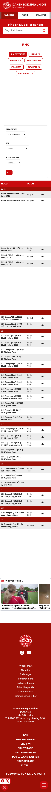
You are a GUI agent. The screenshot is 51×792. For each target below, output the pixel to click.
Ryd (9, 173)
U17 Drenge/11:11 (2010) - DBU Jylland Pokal (12, 351)
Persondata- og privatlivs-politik (25, 774)
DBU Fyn (26, 744)
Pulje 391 (29, 418)
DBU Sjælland (25, 761)
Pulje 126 (29, 514)
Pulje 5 (30, 195)
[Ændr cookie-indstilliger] (4, 787)
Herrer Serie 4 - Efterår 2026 (13, 201)
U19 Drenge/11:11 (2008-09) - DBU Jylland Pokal (12, 318)
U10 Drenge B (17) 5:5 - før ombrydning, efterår (12, 514)
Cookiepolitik (25, 692)
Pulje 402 (29, 365)
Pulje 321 (29, 325)
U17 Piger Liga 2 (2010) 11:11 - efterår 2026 (11, 344)
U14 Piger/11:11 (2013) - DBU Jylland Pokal (11, 458)
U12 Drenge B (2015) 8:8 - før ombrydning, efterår (12, 495)
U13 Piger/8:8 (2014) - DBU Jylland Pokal (12, 484)
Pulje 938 (29, 444)
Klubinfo (35, 54)
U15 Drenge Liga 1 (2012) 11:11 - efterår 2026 (11, 376)
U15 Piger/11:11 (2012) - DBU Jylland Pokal (11, 411)
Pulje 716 (29, 470)
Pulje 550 (29, 383)
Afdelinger (25, 674)
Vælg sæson (11, 129)
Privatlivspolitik (25, 687)
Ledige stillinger (25, 683)
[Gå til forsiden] (23, 5)
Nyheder (25, 670)
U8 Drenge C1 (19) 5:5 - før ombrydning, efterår (12, 525)
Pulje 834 (29, 344)
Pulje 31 (30, 525)
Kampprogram (34, 61)
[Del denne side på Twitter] (7, 781)
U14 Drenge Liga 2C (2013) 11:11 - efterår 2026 (12, 430)
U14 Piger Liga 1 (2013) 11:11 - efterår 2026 (11, 437)
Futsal (25, 766)
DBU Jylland (25, 748)
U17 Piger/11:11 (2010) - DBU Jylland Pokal (11, 358)
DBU (25, 735)
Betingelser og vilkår (26, 696)
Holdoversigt (18, 54)
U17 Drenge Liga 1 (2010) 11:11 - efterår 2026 (11, 365)
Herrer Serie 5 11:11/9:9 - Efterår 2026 (12, 250)
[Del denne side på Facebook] (2, 781)
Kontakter (15, 61)
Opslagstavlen (25, 74)
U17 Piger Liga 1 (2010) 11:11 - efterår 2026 (11, 337)
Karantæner (33, 67)
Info (42, 195)
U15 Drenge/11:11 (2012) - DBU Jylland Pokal (12, 404)
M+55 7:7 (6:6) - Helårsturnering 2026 (12, 264)
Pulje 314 (29, 495)
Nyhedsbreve (26, 666)
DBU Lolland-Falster (25, 757)
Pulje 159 (29, 250)
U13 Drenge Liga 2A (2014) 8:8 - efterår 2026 (12, 470)
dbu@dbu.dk (27, 722)
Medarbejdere (25, 679)
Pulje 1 (30, 256)
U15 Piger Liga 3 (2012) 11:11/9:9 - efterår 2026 (11, 397)
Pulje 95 (30, 201)
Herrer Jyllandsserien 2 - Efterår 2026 (12, 195)
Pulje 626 (29, 430)
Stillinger (16, 67)
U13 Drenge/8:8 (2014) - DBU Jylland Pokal (11, 477)
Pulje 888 (29, 397)
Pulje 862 (29, 390)
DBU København (25, 753)
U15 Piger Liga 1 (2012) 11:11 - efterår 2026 (11, 390)
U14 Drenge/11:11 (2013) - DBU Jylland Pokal (12, 451)
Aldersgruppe (12, 157)
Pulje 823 (29, 337)
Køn (8, 143)
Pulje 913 (29, 437)
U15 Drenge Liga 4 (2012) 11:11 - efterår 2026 (11, 383)
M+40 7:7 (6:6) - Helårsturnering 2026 (12, 257)
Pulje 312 (29, 502)
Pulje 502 (29, 376)
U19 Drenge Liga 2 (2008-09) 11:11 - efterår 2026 (12, 325)
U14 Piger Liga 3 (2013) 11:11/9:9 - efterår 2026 (11, 444)
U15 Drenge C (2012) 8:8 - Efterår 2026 (12, 418)
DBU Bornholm (25, 740)
